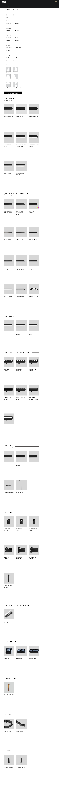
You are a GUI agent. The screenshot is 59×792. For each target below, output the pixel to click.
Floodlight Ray (33, 558)
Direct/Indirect (17, 87)
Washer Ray (7, 558)
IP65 (16, 57)
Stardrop (17, 23)
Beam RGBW (32, 211)
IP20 (8, 57)
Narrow (8, 72)
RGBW (8, 50)
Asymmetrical (17, 80)
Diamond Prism (20, 297)
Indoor (8, 30)
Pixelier (9, 23)
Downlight (7, 621)
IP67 (16, 60)
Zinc (16, 20)
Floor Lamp (19, 493)
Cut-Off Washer (8, 268)
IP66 (8, 60)
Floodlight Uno (33, 529)
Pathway (17, 40)
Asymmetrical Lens (34, 268)
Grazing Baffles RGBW (8, 211)
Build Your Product (13, 93)
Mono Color (10, 47)
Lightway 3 (9, 21)
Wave (19, 731)
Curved (33, 296)
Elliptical (8, 87)
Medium (15, 72)
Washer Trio (32, 659)
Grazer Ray (19, 558)
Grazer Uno (19, 529)
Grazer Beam (20, 370)
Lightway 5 (17, 18)
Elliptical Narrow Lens (21, 145)
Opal (7, 173)
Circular (8, 731)
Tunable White (18, 47)
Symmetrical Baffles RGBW (20, 212)
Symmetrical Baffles (20, 117)
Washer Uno (7, 529)
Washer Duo (19, 659)
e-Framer (17, 14)
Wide (7, 80)
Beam (33, 239)
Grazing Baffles (8, 240)
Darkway (33, 464)
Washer (8, 40)
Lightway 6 (9, 18)
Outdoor (17, 30)
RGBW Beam (7, 370)
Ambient (9, 37)
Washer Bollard (8, 586)
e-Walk (8, 14)
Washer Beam (32, 370)
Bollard (9, 695)
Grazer (16, 37)
